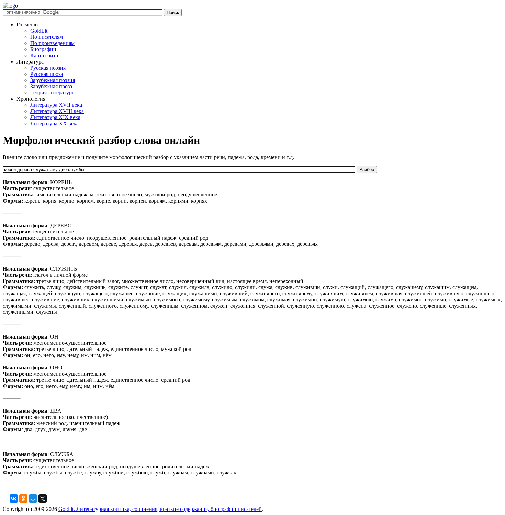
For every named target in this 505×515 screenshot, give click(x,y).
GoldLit (38, 31)
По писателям (46, 37)
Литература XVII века (56, 105)
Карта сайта (44, 55)
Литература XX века (54, 123)
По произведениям (52, 43)
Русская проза (46, 74)
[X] (42, 498)
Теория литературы (53, 92)
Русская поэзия (48, 68)
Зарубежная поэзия (52, 80)
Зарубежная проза (51, 86)
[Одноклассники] (23, 498)
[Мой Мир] (33, 498)
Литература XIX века (55, 117)
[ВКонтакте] (14, 498)
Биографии (43, 49)
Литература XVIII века (57, 111)
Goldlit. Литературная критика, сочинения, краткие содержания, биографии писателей (160, 509)
